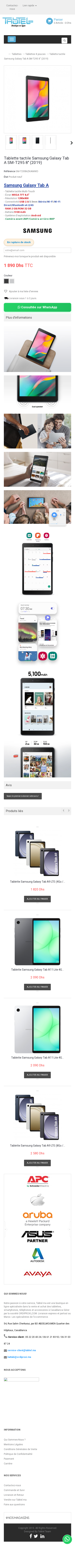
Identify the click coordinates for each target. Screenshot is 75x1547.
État (6, 176)
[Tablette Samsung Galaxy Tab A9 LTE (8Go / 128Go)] (37, 1117)
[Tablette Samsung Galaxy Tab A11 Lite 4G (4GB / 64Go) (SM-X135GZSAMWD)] (37, 1029)
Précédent (4, 143)
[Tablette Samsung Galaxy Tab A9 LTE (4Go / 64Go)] (37, 853)
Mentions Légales (13, 1444)
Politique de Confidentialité (18, 1454)
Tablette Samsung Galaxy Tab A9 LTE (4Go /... (37, 881)
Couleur (8, 275)
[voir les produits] (37, 1183)
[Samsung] (37, 230)
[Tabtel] (23, 21)
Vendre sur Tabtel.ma (15, 1499)
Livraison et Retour (14, 1495)
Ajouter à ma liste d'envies (23, 291)
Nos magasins (18, 1518)
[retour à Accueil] (5, 52)
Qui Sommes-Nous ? (14, 1439)
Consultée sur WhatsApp (38, 307)
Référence (9, 171)
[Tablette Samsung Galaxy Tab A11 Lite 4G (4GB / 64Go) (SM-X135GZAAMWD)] (37, 941)
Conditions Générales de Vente (20, 1449)
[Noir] (6, 281)
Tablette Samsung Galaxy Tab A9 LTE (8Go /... (37, 1145)
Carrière (8, 1463)
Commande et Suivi (14, 1490)
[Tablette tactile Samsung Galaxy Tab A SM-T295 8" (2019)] (11, 140)
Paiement (9, 1458)
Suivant (71, 143)
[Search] (64, 40)
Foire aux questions (14, 1504)
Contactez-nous (12, 1485)
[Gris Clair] (12, 281)
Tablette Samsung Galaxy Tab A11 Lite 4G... (37, 969)
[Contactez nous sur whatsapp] (67, 1539)
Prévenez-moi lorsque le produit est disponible (30, 256)
